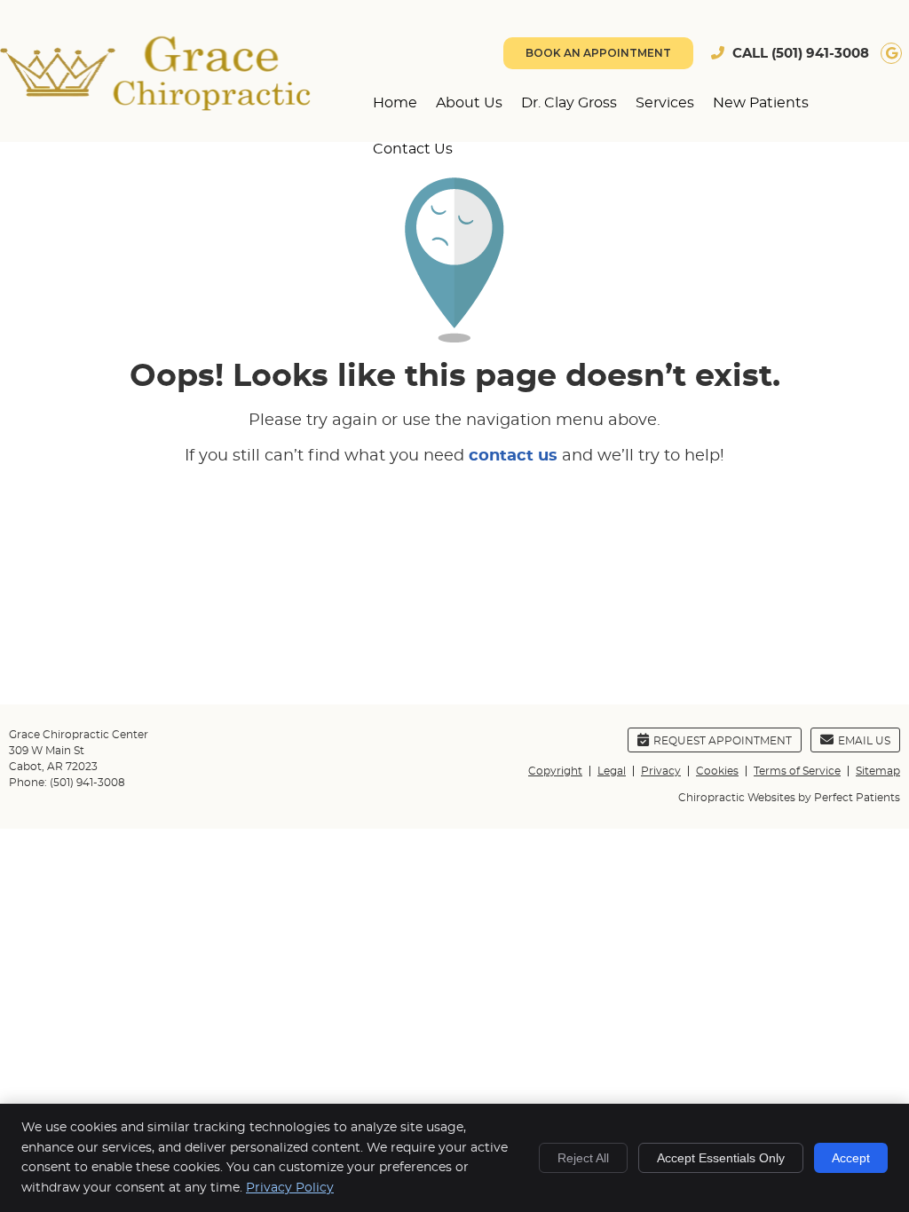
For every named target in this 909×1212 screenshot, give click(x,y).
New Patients (761, 103)
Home (395, 103)
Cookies (717, 771)
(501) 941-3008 (820, 53)
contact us (513, 456)
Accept (851, 1158)
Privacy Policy (290, 1188)
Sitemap (878, 771)
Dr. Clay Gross (569, 103)
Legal (611, 771)
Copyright (555, 771)
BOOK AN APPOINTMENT (598, 52)
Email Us (864, 741)
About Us (469, 103)
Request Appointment (722, 741)
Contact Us (413, 149)
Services (665, 103)
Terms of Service (797, 771)
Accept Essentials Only (721, 1158)
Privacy (661, 771)
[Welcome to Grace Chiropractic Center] (155, 106)
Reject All (583, 1158)
